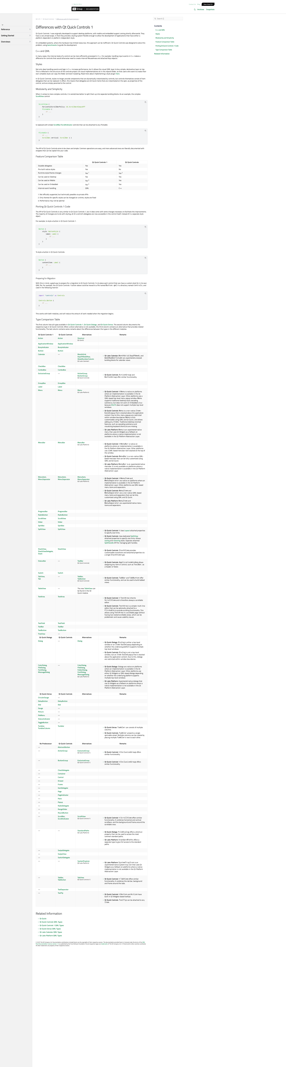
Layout (127, 530)
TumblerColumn (44, 728)
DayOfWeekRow (84, 356)
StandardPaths (83, 830)
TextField (41, 623)
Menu (40, 390)
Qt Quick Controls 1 (75, 324)
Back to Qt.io (78, 4)
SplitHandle (109, 542)
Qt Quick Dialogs (90, 324)
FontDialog (42, 670)
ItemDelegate (63, 788)
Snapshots (210, 9)
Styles (158, 34)
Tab (39, 578)
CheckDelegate (63, 770)
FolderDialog (82, 670)
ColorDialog (42, 665)
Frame (60, 784)
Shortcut (81, 338)
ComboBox (42, 369)
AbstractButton (64, 747)
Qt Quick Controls (48, 19)
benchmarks (52, 45)
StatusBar (42, 561)
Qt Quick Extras (107, 324)
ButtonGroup (83, 375)
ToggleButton (43, 722)
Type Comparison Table (164, 49)
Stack (40, 553)
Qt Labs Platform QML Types (51, 935)
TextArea (41, 596)
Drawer (60, 780)
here (117, 73)
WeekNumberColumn (86, 359)
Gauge (40, 708)
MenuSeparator (44, 479)
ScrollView (40, 96)
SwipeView (62, 854)
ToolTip (60, 893)
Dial (39, 704)
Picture (41, 711)
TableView (42, 588)
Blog (198, 4)
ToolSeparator (63, 889)
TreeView (41, 633)
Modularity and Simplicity (165, 38)
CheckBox (41, 366)
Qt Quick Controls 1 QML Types (52, 925)
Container (61, 773)
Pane (60, 798)
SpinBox (41, 525)
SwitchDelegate (64, 857)
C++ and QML (160, 30)
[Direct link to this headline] (51, 51)
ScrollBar (57, 124)
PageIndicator (63, 795)
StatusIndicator (44, 719)
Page (60, 791)
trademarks (104, 944)
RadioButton (43, 514)
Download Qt (208, 4)
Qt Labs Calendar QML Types (51, 932)
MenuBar (41, 442)
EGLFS (113, 405)
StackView (42, 549)
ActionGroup (82, 373)
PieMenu (41, 715)
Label (40, 386)
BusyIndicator (43, 347)
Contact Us (192, 4)
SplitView (41, 529)
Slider (40, 522)
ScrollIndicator (66, 124)
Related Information (162, 53)
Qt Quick (43, 918)
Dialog (40, 641)
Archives (200, 9)
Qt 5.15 (38, 19)
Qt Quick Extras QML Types (50, 928)
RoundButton (63, 812)
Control (60, 777)
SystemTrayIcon (84, 861)
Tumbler (41, 726)
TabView (41, 576)
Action (40, 338)
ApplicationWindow (45, 343)
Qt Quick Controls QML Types (51, 922)
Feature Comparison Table (165, 41)
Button (40, 350)
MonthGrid (82, 354)
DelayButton (43, 701)
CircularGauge (43, 697)
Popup (60, 802)
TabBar (80, 576)
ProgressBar (43, 511)
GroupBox (42, 383)
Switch (40, 573)
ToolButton (42, 630)
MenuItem (42, 477)
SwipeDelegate (63, 850)
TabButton (82, 578)
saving (107, 540)
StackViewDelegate (45, 551)
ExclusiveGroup (44, 373)
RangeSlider (62, 809)
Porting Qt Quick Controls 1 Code (167, 45)
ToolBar (80, 561)
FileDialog (41, 667)
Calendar (41, 354)
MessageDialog (44, 672)
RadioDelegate (63, 805)
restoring (116, 540)
